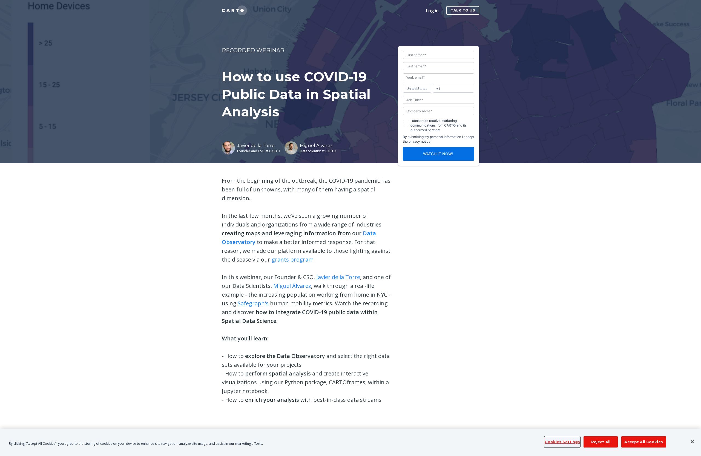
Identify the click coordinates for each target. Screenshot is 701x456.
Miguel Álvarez (292, 285)
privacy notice (419, 141)
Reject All (600, 442)
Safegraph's (253, 303)
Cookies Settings (562, 442)
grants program (293, 259)
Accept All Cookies (643, 442)
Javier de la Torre (338, 277)
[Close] (692, 442)
